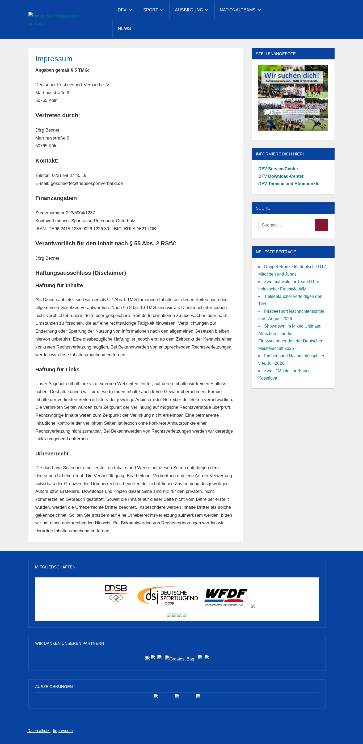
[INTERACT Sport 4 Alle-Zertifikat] (156, 698)
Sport (150, 10)
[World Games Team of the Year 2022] (177, 698)
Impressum (63, 730)
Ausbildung (189, 10)
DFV (122, 10)
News (124, 28)
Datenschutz (38, 730)
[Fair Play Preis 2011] (198, 698)
